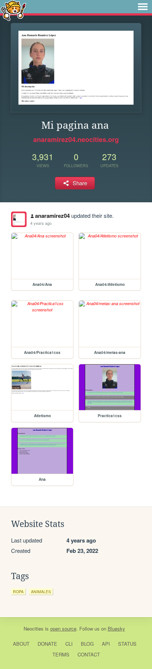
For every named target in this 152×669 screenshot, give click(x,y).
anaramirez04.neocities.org (76, 139)
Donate (47, 643)
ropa (18, 591)
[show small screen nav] (143, 6)
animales (41, 591)
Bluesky (116, 628)
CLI (69, 643)
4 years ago (41, 223)
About (21, 643)
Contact (88, 654)
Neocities (34, 628)
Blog (87, 643)
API (106, 643)
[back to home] (13, 10)
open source (63, 628)
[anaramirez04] (19, 219)
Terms (60, 654)
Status (127, 643)
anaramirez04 (52, 216)
